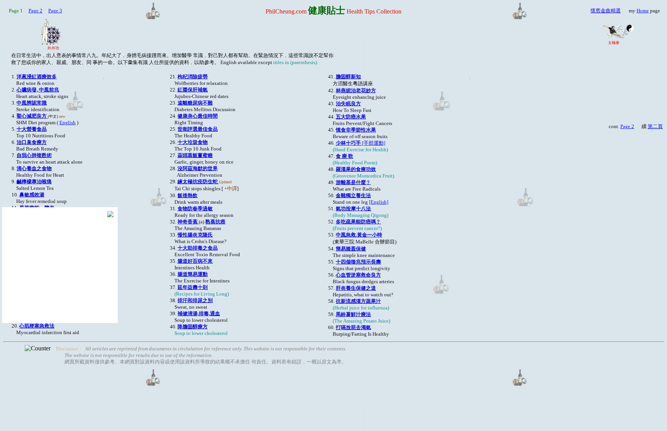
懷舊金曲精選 (606, 11)
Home (643, 11)
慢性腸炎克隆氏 (195, 235)
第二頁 (655, 126)
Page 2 (35, 11)
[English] (378, 202)
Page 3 (55, 11)
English (67, 122)
